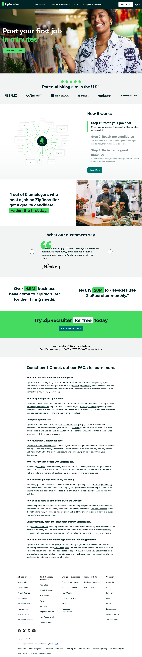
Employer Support (47, 622)
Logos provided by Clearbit (25, 639)
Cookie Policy (59, 649)
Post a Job (36, 403)
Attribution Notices (84, 649)
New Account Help (47, 617)
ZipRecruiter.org (112, 614)
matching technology (81, 385)
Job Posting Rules (71, 649)
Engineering (111, 609)
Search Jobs (22, 582)
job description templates (38, 406)
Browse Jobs (23, 588)
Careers (109, 588)
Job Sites (43, 606)
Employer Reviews (47, 612)
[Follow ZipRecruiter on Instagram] (34, 631)
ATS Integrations (90, 588)
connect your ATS (34, 392)
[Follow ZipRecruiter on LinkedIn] (29, 631)
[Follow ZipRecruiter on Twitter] (24, 631)
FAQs (64, 604)
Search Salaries (24, 593)
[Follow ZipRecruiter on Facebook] (19, 631)
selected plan (98, 431)
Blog (108, 598)
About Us (110, 582)
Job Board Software (92, 582)
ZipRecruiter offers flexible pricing (41, 445)
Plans (42, 601)
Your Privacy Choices (47, 644)
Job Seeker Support (25, 620)
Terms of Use (49, 649)
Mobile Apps (23, 609)
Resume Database (99, 508)
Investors (109, 593)
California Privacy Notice (35, 649)
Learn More (95, 170)
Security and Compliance (117, 649)
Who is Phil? (22, 598)
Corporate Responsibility (100, 649)
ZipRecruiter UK (112, 620)
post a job (99, 382)
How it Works (45, 596)
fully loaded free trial (68, 424)
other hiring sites (61, 547)
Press (108, 604)
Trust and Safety (24, 614)
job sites (75, 427)
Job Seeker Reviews (25, 604)
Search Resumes (46, 590)
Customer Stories (69, 598)
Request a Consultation (67, 610)
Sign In (137, 4)
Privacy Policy (22, 649)
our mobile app (91, 473)
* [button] (99, 86)
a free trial (46, 452)
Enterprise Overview (70, 582)
